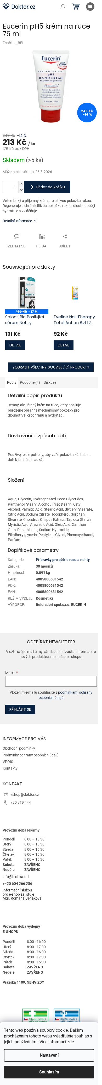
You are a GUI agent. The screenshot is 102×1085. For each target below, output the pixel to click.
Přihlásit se (20, 709)
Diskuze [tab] (50, 382)
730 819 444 (20, 802)
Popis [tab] (11, 382)
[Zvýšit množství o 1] (21, 184)
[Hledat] (63, 6)
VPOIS (8, 762)
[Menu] (90, 6)
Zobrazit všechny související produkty (51, 367)
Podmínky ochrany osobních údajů (31, 755)
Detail (15, 345)
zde (70, 1041)
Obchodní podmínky (19, 748)
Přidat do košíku (50, 187)
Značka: (13, 43)
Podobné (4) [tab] (30, 382)
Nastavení (49, 1055)
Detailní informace (17, 221)
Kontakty (10, 768)
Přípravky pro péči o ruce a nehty (63, 560)
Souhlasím (49, 1072)
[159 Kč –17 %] (26, 293)
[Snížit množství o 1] (21, 190)
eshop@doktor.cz (24, 794)
